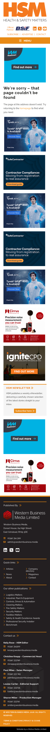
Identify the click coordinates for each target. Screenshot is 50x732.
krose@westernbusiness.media (22, 650)
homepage (25, 108)
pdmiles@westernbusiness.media (23, 677)
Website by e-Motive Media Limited (31, 729)
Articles (9, 569)
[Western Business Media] (24, 519)
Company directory (32, 570)
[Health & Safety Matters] (25, 12)
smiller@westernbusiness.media (23, 705)
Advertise (27, 34)
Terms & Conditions (13, 721)
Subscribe (13, 34)
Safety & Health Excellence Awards (23, 618)
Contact (41, 34)
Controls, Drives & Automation (20, 601)
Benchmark (11, 625)
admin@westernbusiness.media (23, 542)
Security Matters (14, 611)
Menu (27, 40)
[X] (40, 29)
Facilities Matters (14, 615)
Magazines (33, 574)
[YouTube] (45, 29)
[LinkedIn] (35, 29)
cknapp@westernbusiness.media (23, 664)
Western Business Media (17, 712)
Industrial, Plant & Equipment (20, 598)
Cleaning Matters (14, 605)
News (9, 574)
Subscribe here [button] (23, 411)
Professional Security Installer (20, 621)
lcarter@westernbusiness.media (23, 691)
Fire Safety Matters (15, 608)
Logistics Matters (14, 595)
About (9, 577)
